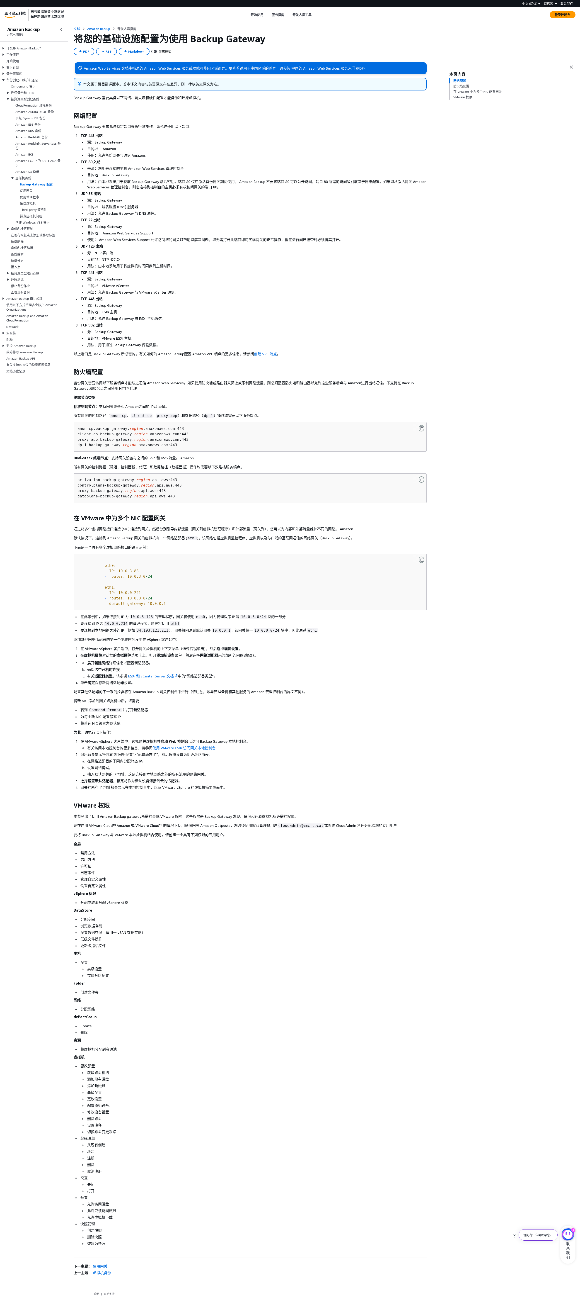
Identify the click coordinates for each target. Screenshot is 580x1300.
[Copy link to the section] (70, 116)
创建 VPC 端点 (265, 354)
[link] (126, 29)
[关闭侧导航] (61, 29)
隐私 (96, 1294)
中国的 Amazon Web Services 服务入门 (323, 68)
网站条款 (109, 1294)
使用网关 (100, 1266)
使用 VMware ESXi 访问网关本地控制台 (184, 748)
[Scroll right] (315, 14)
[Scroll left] (247, 14)
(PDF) (360, 68)
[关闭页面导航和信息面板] (571, 67)
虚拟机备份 (102, 1273)
